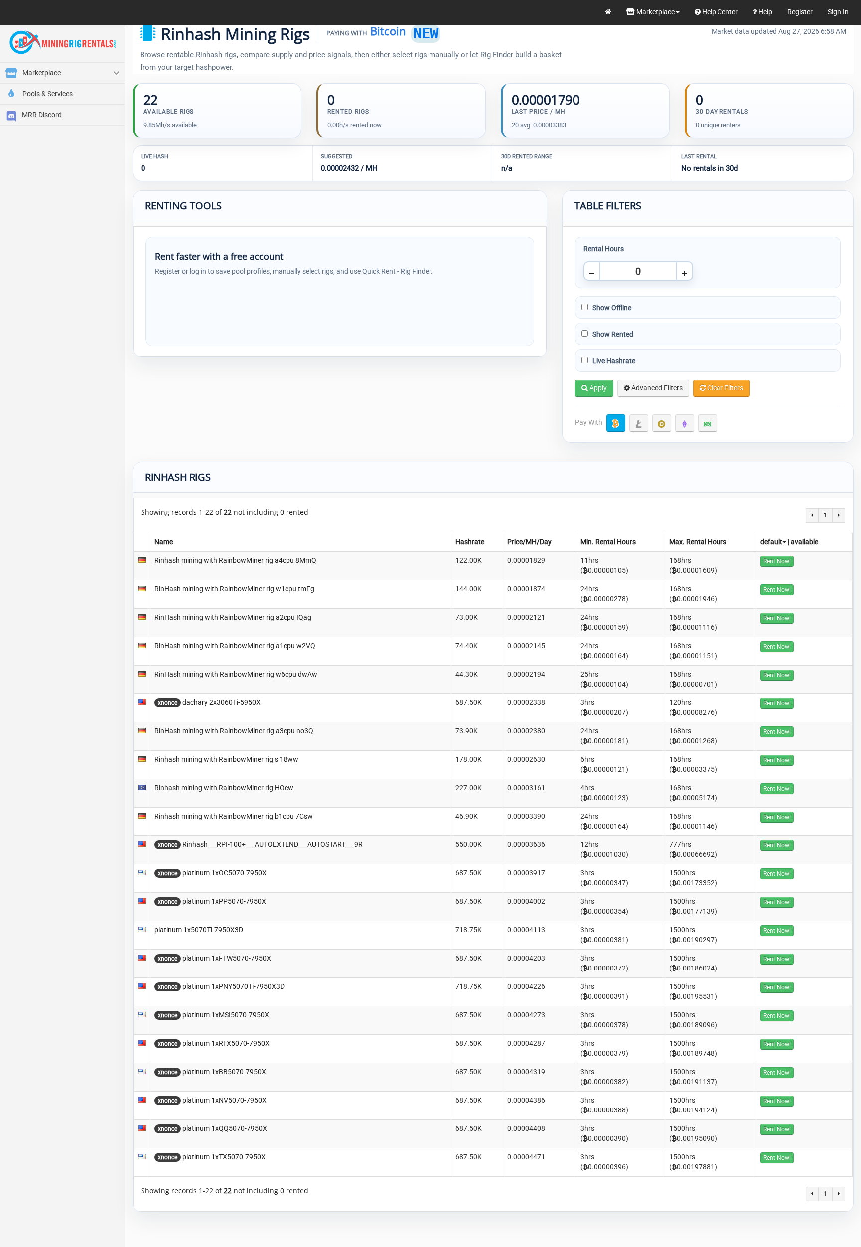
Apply (597, 388)
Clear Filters (724, 388)
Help (764, 12)
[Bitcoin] (615, 423)
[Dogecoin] (661, 423)
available (804, 542)
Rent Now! (777, 561)
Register (800, 12)
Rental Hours (603, 249)
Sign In (838, 12)
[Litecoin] (638, 423)
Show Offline (611, 308)
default (771, 542)
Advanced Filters (656, 388)
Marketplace (655, 12)
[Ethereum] (684, 423)
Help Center (719, 12)
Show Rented (612, 334)
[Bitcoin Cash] (707, 423)
